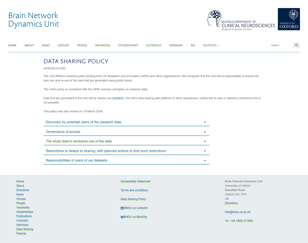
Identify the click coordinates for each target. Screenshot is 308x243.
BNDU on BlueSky (135, 216)
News (46, 45)
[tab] (126, 121)
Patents (21, 233)
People (82, 45)
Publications (24, 216)
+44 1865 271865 (241, 220)
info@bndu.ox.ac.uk (237, 212)
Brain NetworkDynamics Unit (33, 19)
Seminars (176, 45)
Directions (22, 190)
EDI (193, 45)
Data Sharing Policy (133, 199)
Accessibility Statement (135, 181)
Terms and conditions (134, 190)
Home (12, 45)
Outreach (153, 45)
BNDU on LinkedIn (136, 208)
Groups (63, 45)
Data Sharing (24, 229)
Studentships (128, 45)
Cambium (117, 98)
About (29, 45)
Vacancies (102, 45)
